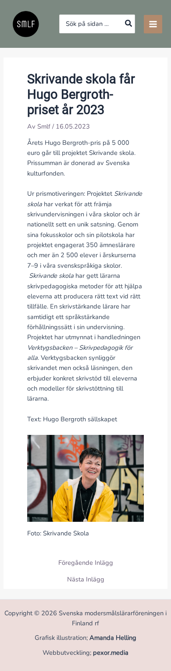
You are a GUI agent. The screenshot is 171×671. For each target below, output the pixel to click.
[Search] (129, 24)
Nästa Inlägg (85, 579)
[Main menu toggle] (153, 24)
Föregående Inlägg (85, 563)
